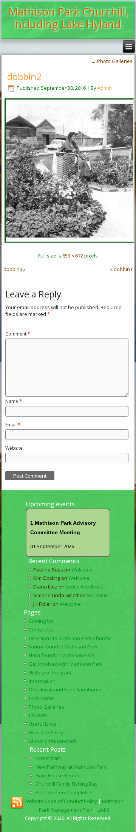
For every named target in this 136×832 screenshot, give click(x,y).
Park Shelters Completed (64, 792)
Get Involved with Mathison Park (66, 663)
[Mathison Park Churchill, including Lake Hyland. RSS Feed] (17, 803)
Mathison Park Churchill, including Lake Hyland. (68, 17)
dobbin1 (123, 269)
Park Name (41, 698)
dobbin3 (12, 269)
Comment (17, 334)
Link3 (103, 809)
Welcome (82, 569)
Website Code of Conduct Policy (61, 801)
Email (12, 424)
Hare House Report (58, 775)
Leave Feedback (84, 586)
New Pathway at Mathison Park (71, 766)
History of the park (50, 672)
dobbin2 (24, 76)
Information (42, 680)
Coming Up (41, 620)
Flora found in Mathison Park (62, 655)
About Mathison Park (53, 741)
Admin (104, 87)
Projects (38, 715)
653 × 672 (72, 255)
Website (14, 448)
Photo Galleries (112, 61)
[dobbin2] (69, 242)
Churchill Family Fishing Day (67, 783)
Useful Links (43, 723)
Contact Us (41, 629)
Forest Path (49, 758)
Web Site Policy (46, 732)
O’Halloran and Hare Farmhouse (66, 689)
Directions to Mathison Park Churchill (71, 638)
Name (13, 401)
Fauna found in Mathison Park (63, 646)
